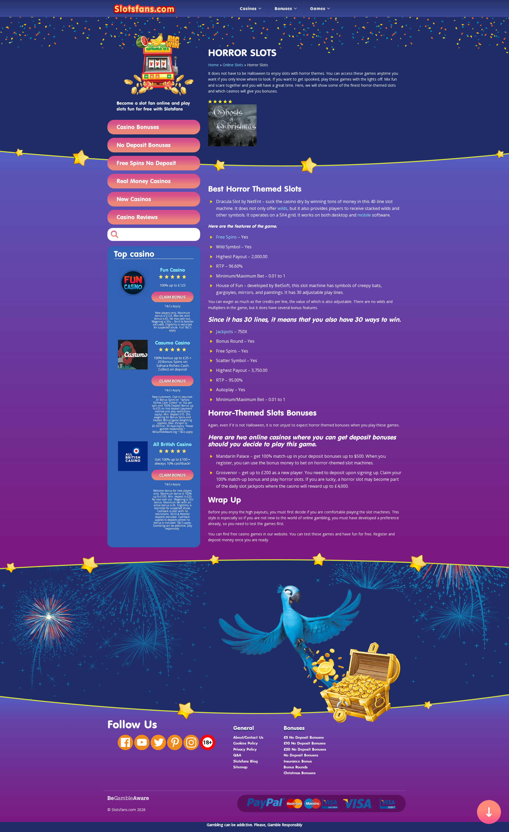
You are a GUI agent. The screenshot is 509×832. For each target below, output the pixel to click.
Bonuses (283, 8)
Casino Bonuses (138, 126)
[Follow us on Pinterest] (174, 742)
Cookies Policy (245, 743)
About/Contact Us (248, 737)
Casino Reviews (137, 217)
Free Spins (226, 237)
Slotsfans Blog (245, 761)
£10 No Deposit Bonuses (305, 743)
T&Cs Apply (172, 306)
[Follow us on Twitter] (158, 742)
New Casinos (134, 199)
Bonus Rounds (296, 767)
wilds (282, 208)
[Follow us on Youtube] (142, 742)
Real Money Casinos (144, 180)
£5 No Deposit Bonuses (304, 737)
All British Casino (172, 444)
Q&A (237, 755)
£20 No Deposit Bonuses (305, 749)
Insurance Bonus (298, 761)
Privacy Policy (245, 749)
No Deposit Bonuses (144, 144)
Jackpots (224, 331)
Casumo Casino (172, 343)
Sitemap (240, 767)
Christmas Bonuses (299, 773)
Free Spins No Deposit (146, 162)
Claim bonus (172, 297)
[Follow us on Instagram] (191, 742)
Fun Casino (172, 270)
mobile (364, 215)
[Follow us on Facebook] (125, 742)
